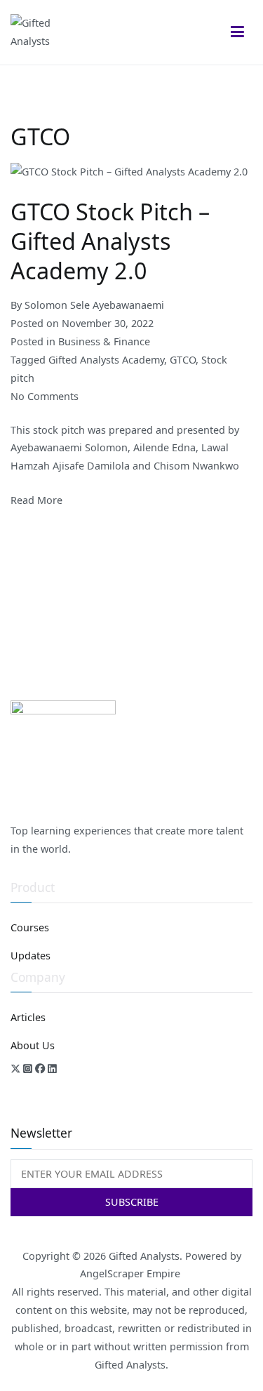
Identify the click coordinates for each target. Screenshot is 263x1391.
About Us (33, 1045)
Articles (28, 1017)
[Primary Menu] (237, 32)
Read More (36, 500)
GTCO (183, 359)
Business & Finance (104, 341)
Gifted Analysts (144, 1256)
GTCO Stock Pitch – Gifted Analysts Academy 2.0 (110, 241)
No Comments (45, 396)
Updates (30, 955)
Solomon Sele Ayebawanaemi (94, 305)
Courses (30, 927)
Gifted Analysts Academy (106, 359)
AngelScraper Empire (131, 1273)
